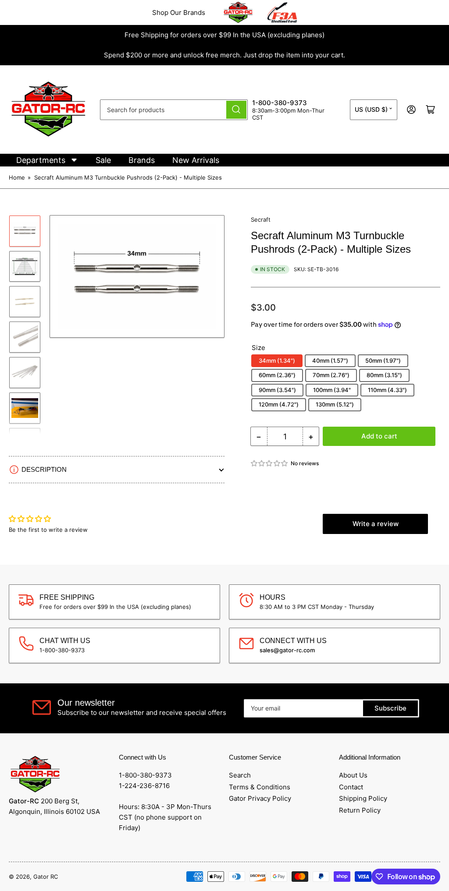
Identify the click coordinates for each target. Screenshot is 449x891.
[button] (270, 463)
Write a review (376, 524)
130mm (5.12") (335, 404)
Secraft (261, 219)
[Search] (236, 109)
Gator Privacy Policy (260, 798)
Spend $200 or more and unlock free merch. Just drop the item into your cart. (224, 55)
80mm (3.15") (384, 374)
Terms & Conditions (259, 787)
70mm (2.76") (331, 374)
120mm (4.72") (279, 404)
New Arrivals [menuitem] (195, 160)
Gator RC (45, 876)
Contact (351, 787)
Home (17, 177)
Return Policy (360, 810)
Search (240, 775)
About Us (353, 775)
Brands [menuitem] (141, 160)
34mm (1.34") (277, 360)
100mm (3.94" (332, 389)
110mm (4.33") (387, 389)
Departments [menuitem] (40, 160)
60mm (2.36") (277, 374)
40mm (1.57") (330, 360)
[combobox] (174, 109)
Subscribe (390, 708)
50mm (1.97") (383, 360)
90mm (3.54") (277, 389)
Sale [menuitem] (103, 160)
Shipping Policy (363, 798)
